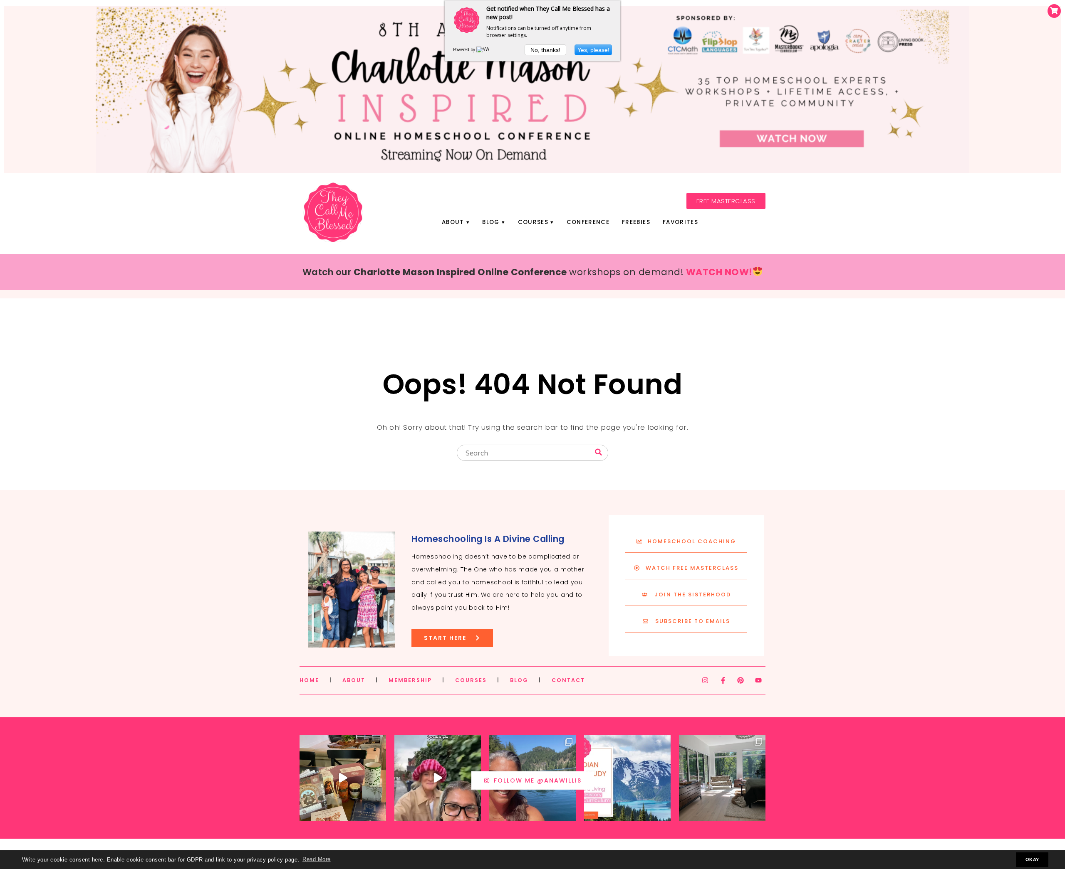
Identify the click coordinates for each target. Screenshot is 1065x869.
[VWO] (484, 49)
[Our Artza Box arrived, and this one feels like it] (343, 778)
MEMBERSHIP (410, 680)
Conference (588, 222)
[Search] (598, 452)
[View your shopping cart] (1054, 11)
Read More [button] (316, 859)
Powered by (464, 49)
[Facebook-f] (723, 680)
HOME (309, 680)
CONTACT (568, 680)
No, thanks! (545, 50)
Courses (533, 222)
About (453, 222)
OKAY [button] (1032, 859)
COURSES (471, 680)
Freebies (636, 222)
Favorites (680, 222)
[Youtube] (758, 680)
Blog (490, 222)
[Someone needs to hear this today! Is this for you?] (437, 778)
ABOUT (353, 680)
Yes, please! (593, 50)
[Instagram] (705, 680)
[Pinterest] (740, 680)
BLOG (519, 680)
